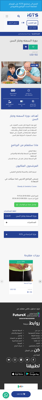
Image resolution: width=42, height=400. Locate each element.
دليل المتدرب (32, 23)
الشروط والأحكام (17, 333)
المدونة (20, 343)
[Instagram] (14, 359)
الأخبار (38, 343)
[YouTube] (8, 359)
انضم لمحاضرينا (17, 341)
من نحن (37, 330)
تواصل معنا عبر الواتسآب (27, 205)
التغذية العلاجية (36, 34)
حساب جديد (32, 28)
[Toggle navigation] (7, 16)
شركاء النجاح (18, 346)
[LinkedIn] (21, 359)
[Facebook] (33, 359)
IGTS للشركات (35, 338)
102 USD (20, 394)
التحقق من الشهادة (16, 338)
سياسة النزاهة (35, 336)
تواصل (20, 336)
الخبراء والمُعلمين (34, 346)
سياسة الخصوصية (34, 333)
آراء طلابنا (37, 341)
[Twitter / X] (27, 359)
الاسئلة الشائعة (17, 330)
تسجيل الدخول (13, 23)
